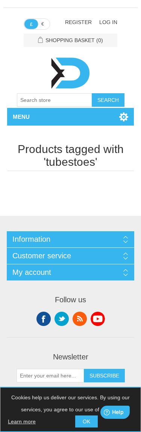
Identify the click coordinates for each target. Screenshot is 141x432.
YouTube (98, 319)
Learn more (22, 421)
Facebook (43, 319)
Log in (108, 22)
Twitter (62, 319)
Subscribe (104, 376)
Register (78, 22)
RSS (80, 319)
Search (108, 100)
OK (86, 421)
